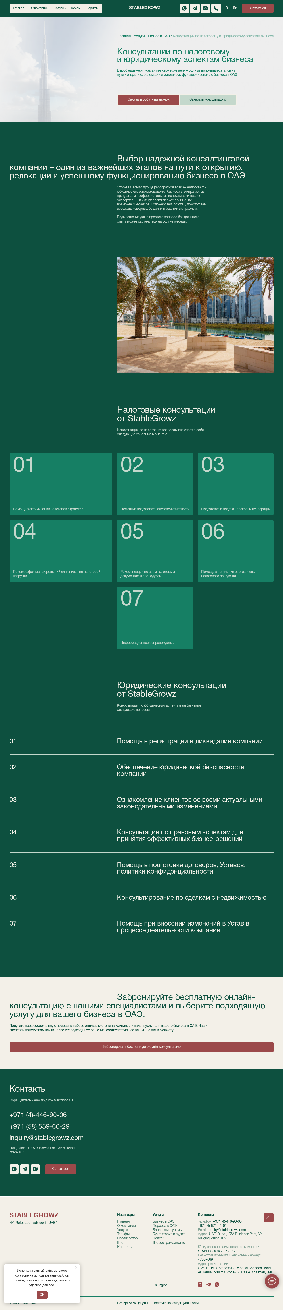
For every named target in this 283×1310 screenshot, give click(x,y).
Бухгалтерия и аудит (168, 1234)
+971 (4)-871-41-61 (212, 1225)
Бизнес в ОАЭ (164, 1221)
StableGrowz (144, 8)
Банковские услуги (167, 1230)
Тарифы (123, 1234)
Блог (121, 1242)
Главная (123, 1221)
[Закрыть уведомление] (76, 1267)
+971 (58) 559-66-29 (40, 1127)
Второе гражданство (169, 1242)
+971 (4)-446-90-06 (38, 1115)
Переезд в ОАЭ (165, 1225)
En (235, 8)
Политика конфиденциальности (176, 1303)
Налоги (158, 1238)
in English (161, 1285)
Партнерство (127, 1238)
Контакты (124, 1247)
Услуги (122, 1230)
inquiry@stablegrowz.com (47, 1138)
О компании (126, 1225)
